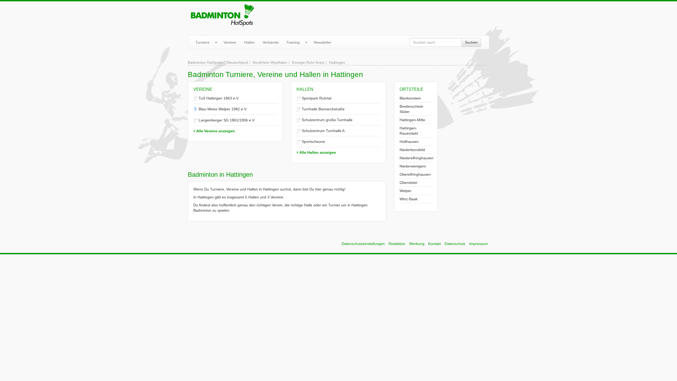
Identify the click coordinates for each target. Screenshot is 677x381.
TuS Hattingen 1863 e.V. (218, 98)
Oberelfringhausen (415, 174)
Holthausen (409, 141)
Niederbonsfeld (412, 150)
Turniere (202, 42)
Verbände (271, 42)
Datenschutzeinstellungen (363, 244)
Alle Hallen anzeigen (317, 152)
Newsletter (322, 42)
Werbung (416, 244)
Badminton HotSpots (205, 62)
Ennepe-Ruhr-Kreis (308, 62)
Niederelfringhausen (416, 158)
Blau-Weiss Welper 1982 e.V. (222, 109)
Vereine (229, 42)
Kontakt (434, 244)
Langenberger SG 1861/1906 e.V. (226, 120)
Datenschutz (455, 244)
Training (293, 42)
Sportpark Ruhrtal (316, 98)
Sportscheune (313, 141)
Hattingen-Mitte (412, 120)
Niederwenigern (413, 166)
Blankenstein (410, 98)
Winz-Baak (409, 199)
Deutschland (237, 62)
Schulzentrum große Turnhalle (327, 120)
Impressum (478, 244)
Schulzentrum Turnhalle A (323, 131)
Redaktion (396, 244)
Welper (405, 191)
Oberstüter (409, 182)
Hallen (249, 42)
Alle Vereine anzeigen (215, 131)
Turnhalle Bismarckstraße (323, 109)
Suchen (471, 42)
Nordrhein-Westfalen (270, 62)
